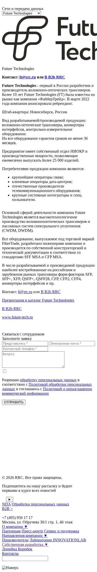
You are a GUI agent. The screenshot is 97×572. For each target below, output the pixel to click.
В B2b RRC (55, 77)
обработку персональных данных (48, 380)
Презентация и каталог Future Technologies (38, 300)
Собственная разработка (25, 544)
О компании (15, 526)
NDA (6, 504)
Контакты (10, 553)
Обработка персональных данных (40, 504)
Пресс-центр (32, 531)
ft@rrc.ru (27, 77)
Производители (15, 540)
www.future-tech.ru (17, 317)
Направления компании (25, 535)
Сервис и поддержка (61, 531)
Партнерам (11, 531)
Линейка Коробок (17, 549)
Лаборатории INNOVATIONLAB (58, 540)
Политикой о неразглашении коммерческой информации (47, 391)
